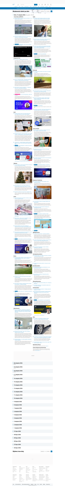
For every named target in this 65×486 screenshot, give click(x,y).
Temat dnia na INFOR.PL (18, 16)
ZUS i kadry (14, 470)
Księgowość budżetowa (37, 180)
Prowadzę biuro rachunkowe (42, 468)
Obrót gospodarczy (15, 469)
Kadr (34, 16)
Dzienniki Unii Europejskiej (29, 478)
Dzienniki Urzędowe (28, 477)
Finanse (46, 469)
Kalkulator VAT (34, 477)
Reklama (44, 484)
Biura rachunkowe (41, 466)
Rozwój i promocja (15, 478)
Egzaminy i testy (21, 478)
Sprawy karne (27, 468)
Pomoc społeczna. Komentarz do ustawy (42, 213)
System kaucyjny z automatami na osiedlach (39, 147)
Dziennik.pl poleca (36, 265)
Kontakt (41, 484)
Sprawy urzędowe (28, 470)
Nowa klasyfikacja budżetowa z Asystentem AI (43, 164)
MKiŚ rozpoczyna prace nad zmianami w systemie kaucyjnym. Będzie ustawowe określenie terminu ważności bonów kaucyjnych (42, 292)
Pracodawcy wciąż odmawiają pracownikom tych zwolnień (40, 37)
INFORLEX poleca (36, 232)
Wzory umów (47, 478)
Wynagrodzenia (21, 468)
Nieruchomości (42, 6)
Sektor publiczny (27, 6)
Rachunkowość (14, 468)
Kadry (19, 6)
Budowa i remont (47, 470)
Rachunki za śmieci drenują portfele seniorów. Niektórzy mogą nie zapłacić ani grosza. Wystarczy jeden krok (31, 8)
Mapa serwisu (48, 484)
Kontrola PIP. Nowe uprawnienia (37, 68)
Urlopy (20, 470)
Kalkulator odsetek (34, 478)
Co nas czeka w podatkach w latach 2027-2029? (21, 59)
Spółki (33, 468)
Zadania (13, 477)
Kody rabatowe (47, 477)
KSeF (49, 6)
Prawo (30, 6)
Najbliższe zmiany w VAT (17, 306)
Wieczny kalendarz (40, 105)
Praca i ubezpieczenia (34, 469)
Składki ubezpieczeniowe (41, 477)
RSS (38, 484)
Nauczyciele (20, 477)
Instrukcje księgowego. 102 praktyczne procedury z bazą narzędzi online (22, 161)
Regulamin (32, 484)
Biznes (22, 6)
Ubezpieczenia (20, 469)
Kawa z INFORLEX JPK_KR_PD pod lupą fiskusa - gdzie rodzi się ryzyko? (23, 110)
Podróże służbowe (41, 478)
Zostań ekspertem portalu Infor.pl (39, 347)
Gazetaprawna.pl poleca (37, 254)
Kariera (35, 484)
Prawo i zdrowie (27, 472)
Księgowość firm (17, 58)
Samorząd (35, 70)
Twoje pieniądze (35, 6)
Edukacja (46, 6)
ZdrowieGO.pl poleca (37, 281)
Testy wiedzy (20, 481)
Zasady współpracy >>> (38, 350)
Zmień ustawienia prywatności (26, 484)
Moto (38, 6)
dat (37, 230)
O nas (13, 484)
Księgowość (16, 6)
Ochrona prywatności (18, 484)
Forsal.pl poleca (36, 287)
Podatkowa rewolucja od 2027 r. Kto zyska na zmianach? (41, 233)
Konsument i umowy (28, 469)
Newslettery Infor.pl (36, 344)
